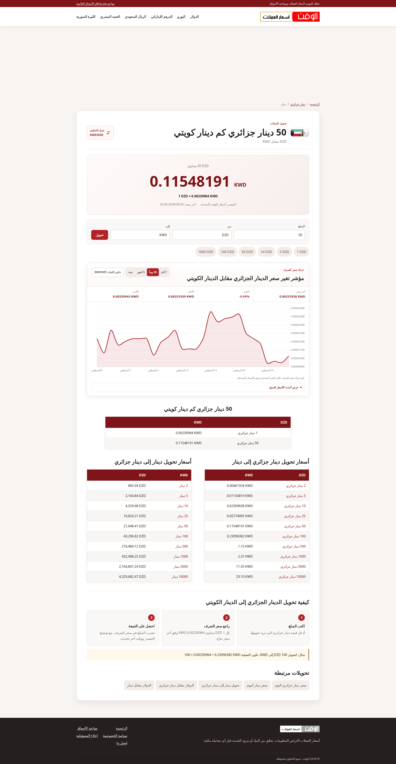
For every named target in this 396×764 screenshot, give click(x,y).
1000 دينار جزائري (293, 556)
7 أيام (164, 272)
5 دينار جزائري (296, 495)
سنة (130, 272)
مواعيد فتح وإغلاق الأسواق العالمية (95, 3)
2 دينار (183, 485)
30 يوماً (153, 272)
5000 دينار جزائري (293, 566)
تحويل (100, 235)
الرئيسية (315, 104)
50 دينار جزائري (295, 526)
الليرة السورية (85, 16)
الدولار (194, 16)
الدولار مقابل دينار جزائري (176, 685)
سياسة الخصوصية (115, 735)
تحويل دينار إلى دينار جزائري (220, 685)
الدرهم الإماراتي (161, 16)
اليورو (181, 16)
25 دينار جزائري (295, 516)
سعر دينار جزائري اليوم (290, 685)
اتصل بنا (122, 743)
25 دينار (182, 516)
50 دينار (182, 526)
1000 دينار (181, 556)
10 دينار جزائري (295, 506)
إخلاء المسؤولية (87, 735)
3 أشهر (141, 272)
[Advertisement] (198, 57)
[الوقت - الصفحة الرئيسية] (290, 16)
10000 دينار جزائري (292, 576)
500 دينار (182, 546)
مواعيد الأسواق (87, 728)
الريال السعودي (135, 16)
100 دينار (182, 536)
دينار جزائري (297, 104)
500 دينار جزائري (294, 546)
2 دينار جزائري (296, 485)
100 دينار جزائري (294, 536)
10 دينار (182, 506)
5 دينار (183, 495)
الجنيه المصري (110, 16)
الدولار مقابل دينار (139, 685)
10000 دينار (180, 576)
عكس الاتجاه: (107, 272)
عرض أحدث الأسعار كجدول (284, 387)
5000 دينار (181, 566)
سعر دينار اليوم (257, 685)
